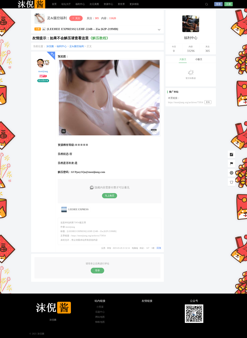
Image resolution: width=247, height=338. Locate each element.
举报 (109, 248)
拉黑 (103, 248)
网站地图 (100, 317)
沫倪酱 (31, 4)
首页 (54, 4)
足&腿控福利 (57, 18)
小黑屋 (100, 307)
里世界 (121, 4)
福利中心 (80, 4)
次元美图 (94, 4)
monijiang (43, 71)
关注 (77, 18)
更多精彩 (134, 4)
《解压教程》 (99, 38)
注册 (228, 4)
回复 (159, 248)
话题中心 (100, 312)
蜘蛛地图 (100, 322)
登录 (218, 4)
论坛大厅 (66, 4)
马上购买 (109, 195)
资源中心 (108, 4)
